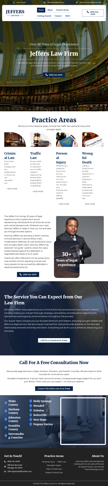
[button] (93, 12)
